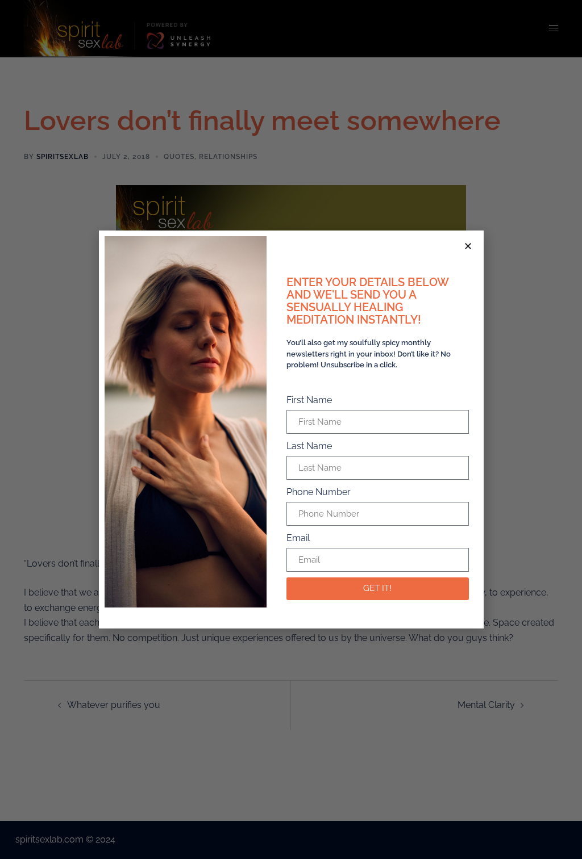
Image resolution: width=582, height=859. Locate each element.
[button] (468, 246)
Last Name (309, 446)
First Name (309, 400)
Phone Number (318, 492)
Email (298, 538)
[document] (291, 429)
